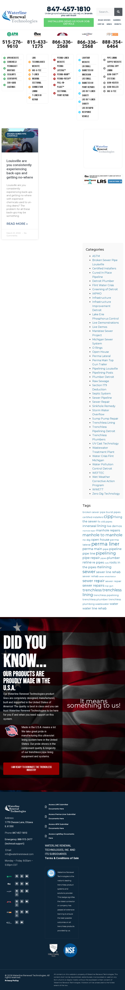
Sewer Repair (101, 401)
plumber (113, 558)
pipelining (106, 553)
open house (100, 539)
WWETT (98, 489)
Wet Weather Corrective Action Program (103, 481)
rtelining (104, 567)
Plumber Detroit (103, 376)
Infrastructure (101, 297)
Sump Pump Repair (105, 418)
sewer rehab (91, 576)
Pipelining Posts (102, 372)
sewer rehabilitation (107, 577)
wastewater (102, 604)
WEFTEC (98, 472)
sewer (89, 571)
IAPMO (97, 293)
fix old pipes (105, 521)
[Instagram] (17, 894)
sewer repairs (93, 585)
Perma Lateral (101, 356)
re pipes (98, 562)
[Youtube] (27, 876)
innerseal (89, 526)
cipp (109, 516)
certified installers (93, 517)
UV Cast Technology (105, 443)
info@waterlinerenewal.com (19, 854)
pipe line (89, 553)
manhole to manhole (102, 535)
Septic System (101, 393)
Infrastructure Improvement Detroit (101, 306)
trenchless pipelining (106, 595)
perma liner (105, 544)
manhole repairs (108, 530)
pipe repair (91, 558)
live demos (114, 526)
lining (101, 526)
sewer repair (94, 581)
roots (107, 563)
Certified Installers (104, 268)
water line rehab (95, 608)
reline (87, 562)
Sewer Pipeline (102, 397)
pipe (106, 549)
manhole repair (89, 531)
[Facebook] (17, 876)
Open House (100, 351)
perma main (92, 549)
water (114, 603)
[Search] (118, 12)
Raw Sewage (100, 381)
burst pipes (113, 512)
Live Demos (99, 326)
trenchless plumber (95, 599)
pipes (103, 558)
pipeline (115, 549)
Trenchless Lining (103, 422)
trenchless (92, 590)
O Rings (97, 347)
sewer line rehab (108, 572)
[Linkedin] (22, 876)
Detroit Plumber (103, 281)
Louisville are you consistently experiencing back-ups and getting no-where (20, 169)
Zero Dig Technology (106, 493)
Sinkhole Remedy (103, 406)
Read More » (17, 224)
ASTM (96, 256)
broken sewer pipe (94, 512)
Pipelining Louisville (105, 368)
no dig (86, 539)
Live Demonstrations (105, 322)
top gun (109, 586)
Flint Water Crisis (103, 285)
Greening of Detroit (105, 289)
